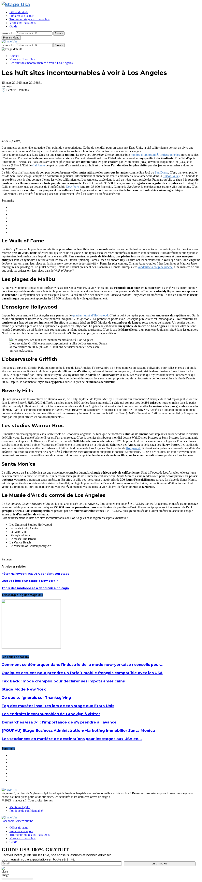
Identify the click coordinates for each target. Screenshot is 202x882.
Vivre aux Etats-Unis (22, 22)
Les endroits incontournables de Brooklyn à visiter (51, 714)
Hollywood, (133, 448)
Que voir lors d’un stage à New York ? (30, 581)
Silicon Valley (171, 176)
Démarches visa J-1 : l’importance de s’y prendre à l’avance (59, 722)
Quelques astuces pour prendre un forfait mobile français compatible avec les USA (82, 673)
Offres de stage (18, 12)
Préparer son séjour (21, 15)
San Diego (161, 172)
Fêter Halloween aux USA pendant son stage (35, 573)
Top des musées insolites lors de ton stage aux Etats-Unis (58, 706)
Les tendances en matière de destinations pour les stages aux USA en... (72, 739)
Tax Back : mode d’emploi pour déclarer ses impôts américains (63, 681)
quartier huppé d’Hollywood (90, 315)
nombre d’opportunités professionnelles (155, 154)
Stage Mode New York (24, 689)
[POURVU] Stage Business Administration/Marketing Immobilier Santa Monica (78, 730)
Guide (13, 26)
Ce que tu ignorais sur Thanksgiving (36, 697)
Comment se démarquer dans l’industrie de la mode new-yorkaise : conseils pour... (83, 664)
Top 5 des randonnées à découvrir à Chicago (35, 588)
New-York (72, 186)
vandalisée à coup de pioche (155, 267)
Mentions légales (19, 807)
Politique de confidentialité (26, 810)
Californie (38, 165)
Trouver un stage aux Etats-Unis (29, 19)
